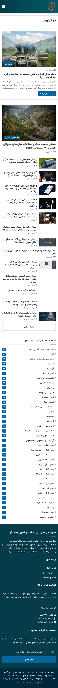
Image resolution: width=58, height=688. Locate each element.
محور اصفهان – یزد (46, 445)
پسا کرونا (50, 507)
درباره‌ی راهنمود (49, 577)
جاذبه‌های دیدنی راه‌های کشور (41, 406)
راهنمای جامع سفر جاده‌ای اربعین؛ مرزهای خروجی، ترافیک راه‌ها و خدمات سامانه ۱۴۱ (19, 228)
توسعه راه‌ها (49, 402)
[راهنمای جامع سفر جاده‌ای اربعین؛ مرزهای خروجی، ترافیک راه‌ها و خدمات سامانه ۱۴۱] (47, 231)
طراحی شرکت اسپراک (34, 682)
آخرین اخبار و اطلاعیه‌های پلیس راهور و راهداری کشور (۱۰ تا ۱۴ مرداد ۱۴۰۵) (20, 174)
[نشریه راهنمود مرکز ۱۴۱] (52, 6)
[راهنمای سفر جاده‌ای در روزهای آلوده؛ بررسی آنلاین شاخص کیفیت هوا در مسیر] (47, 217)
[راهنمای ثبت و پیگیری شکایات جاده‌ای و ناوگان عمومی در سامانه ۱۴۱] (47, 242)
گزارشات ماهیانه (47, 397)
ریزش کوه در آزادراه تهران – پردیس (22, 290)
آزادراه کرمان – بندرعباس (44, 502)
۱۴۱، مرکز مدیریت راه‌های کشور (41, 349)
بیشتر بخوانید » (46, 93)
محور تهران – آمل (42, 450)
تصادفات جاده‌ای (47, 383)
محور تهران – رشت (46, 464)
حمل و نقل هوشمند (46, 392)
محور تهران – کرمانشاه (44, 474)
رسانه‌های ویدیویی (46, 517)
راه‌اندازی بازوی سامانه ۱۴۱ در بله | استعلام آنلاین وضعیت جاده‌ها (19, 314)
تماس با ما (51, 568)
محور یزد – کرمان (46, 497)
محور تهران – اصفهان (45, 454)
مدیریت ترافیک (47, 512)
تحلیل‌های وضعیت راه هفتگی (41, 359)
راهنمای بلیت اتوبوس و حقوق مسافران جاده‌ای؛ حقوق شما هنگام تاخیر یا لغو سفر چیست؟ (20, 279)
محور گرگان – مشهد (46, 493)
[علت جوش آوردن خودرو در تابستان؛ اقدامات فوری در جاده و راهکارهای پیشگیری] (47, 203)
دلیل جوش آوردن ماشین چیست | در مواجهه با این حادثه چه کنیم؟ (30, 76)
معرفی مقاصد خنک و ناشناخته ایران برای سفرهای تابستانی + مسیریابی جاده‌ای (29, 146)
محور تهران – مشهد (46, 478)
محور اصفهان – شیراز (45, 435)
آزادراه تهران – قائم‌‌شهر (38, 430)
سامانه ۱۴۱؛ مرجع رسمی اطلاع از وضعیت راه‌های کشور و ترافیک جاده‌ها (20, 303)
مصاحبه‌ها (50, 416)
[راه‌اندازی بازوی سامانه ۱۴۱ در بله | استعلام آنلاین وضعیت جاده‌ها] (47, 316)
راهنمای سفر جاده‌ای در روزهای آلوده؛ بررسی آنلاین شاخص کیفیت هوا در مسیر (20, 215)
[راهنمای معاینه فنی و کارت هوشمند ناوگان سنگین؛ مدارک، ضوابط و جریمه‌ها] (47, 163)
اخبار (52, 354)
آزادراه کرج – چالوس (40, 440)
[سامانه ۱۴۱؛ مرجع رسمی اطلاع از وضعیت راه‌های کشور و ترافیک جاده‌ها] (47, 304)
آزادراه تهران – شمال (45, 426)
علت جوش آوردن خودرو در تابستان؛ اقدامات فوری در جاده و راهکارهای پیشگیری (22, 202)
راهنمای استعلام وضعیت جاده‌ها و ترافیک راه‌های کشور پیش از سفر (30, 252)
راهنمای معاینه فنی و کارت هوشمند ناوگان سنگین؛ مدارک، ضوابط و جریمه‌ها (20, 161)
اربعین (51, 411)
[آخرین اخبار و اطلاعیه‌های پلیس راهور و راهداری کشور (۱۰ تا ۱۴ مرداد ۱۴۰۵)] (47, 176)
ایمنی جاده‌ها (48, 373)
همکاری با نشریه (49, 572)
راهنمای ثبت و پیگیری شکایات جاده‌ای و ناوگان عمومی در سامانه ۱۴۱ (20, 241)
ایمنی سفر (50, 363)
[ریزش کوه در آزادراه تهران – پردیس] (47, 293)
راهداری (50, 387)
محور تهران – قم (47, 469)
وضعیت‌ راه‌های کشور (45, 378)
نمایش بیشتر (29, 327)
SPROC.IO (21, 682)
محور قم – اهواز (47, 488)
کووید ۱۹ (50, 421)
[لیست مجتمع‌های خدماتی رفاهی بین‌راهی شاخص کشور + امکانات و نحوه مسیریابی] (47, 265)
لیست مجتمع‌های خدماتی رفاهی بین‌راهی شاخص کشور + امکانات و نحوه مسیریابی (20, 264)
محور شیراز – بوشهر (46, 483)
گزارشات (50, 368)
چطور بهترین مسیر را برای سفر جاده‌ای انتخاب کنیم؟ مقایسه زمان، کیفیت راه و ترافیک (21, 188)
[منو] (3, 7)
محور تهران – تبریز (46, 459)
